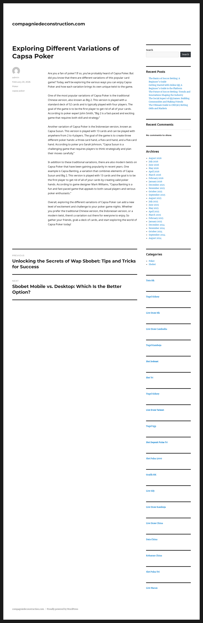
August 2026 (155, 158)
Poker (15, 86)
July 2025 (153, 201)
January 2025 (155, 221)
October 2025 (155, 191)
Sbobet (152, 264)
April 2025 (154, 211)
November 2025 (157, 188)
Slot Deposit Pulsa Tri (157, 442)
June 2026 (154, 165)
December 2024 (157, 225)
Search (149, 50)
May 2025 (154, 208)
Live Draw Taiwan (155, 410)
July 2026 (153, 161)
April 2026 (154, 171)
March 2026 (155, 175)
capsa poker (18, 90)
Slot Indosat (152, 361)
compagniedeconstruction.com (48, 23)
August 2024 (155, 238)
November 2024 (157, 228)
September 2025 (157, 195)
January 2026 (155, 181)
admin (15, 77)
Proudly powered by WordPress (62, 609)
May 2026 (154, 168)
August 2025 (155, 198)
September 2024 (157, 235)
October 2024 (155, 231)
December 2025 (157, 185)
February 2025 (156, 218)
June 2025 (154, 205)
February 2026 (156, 178)
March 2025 (155, 215)
